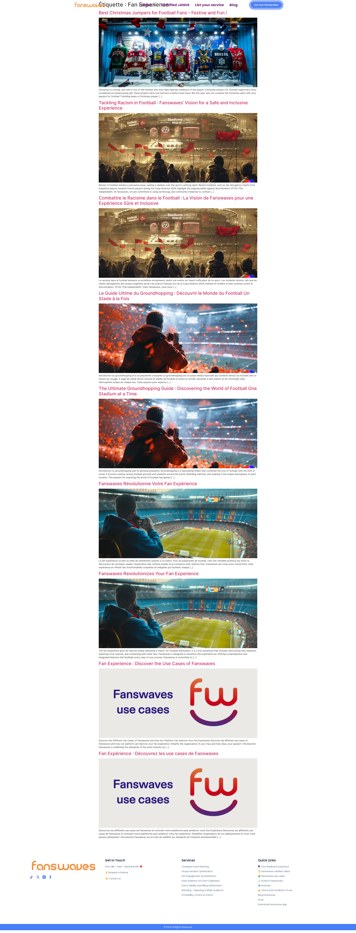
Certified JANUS (175, 5)
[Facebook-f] (50, 877)
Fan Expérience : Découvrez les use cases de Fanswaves (158, 753)
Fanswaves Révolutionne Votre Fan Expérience (148, 483)
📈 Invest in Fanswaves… (271, 880)
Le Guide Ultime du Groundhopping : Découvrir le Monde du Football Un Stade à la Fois (174, 295)
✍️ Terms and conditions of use (275, 890)
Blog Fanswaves (266, 895)
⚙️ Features (264, 885)
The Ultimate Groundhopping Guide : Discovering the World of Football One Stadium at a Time (178, 391)
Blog (233, 5)
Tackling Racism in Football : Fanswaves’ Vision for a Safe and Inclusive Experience (173, 105)
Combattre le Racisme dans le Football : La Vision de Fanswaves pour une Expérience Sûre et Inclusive (176, 200)
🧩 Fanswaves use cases (271, 876)
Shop (261, 899)
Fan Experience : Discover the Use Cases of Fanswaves (157, 663)
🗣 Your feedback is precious (273, 866)
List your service (209, 5)
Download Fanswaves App (272, 904)
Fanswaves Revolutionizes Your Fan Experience (149, 573)
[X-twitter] (38, 877)
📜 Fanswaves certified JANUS (274, 871)
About (146, 5)
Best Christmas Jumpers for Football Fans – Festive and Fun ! (163, 12)
